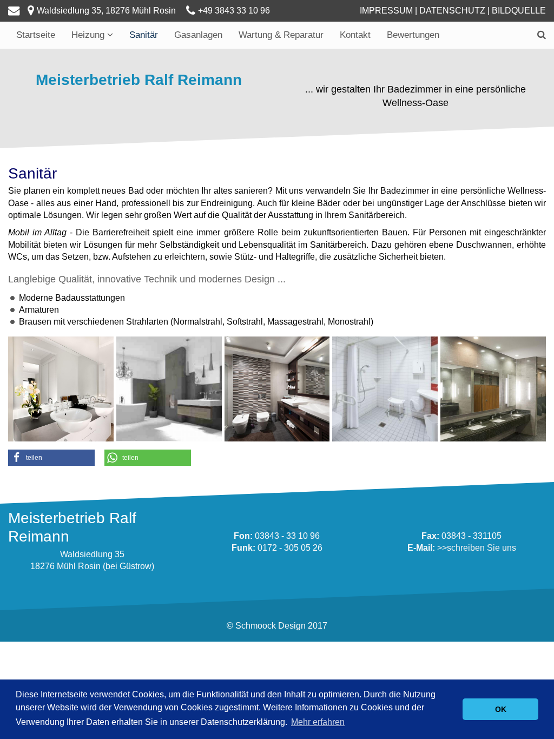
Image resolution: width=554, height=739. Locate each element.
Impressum (386, 10)
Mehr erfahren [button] (318, 722)
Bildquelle (519, 10)
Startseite (35, 35)
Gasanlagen (198, 35)
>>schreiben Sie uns (476, 547)
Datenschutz (452, 10)
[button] (51, 458)
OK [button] (500, 709)
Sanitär (143, 35)
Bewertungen (413, 35)
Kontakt (355, 35)
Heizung (89, 35)
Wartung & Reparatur (281, 35)
